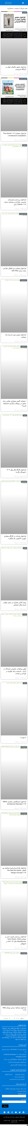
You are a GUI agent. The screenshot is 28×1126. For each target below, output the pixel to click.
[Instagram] (12, 1112)
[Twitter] (19, 1112)
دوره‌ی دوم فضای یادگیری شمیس (18, 1064)
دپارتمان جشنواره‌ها (20, 1074)
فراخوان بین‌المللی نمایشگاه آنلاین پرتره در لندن (15, 1059)
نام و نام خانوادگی (21, 1093)
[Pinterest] (8, 1112)
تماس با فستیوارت (14, 1121)
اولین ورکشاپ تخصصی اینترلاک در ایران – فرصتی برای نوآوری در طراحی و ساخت (14, 671)
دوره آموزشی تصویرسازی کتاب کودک (17, 1062)
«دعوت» (23, 737)
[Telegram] (4, 1112)
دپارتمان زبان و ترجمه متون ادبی (17, 1079)
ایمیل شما (23, 1099)
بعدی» (6, 1018)
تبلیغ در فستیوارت (7, 1120)
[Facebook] (23, 1112)
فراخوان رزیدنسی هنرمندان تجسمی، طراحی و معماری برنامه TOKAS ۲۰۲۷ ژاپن (15, 202)
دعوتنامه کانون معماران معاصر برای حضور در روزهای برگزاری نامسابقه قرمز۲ (14, 403)
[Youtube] (16, 1112)
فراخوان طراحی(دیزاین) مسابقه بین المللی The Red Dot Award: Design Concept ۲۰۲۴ (14, 870)
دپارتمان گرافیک (8, 1074)
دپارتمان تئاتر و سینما (20, 1076)
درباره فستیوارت (21, 1120)
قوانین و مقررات (14, 1120)
